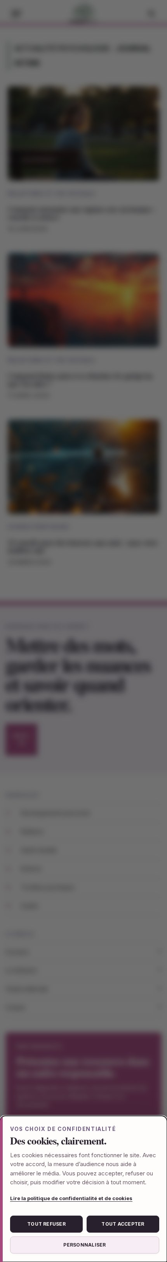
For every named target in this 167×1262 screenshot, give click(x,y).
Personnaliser (84, 1245)
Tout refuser (46, 1224)
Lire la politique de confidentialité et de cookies (71, 1198)
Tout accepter (122, 1224)
